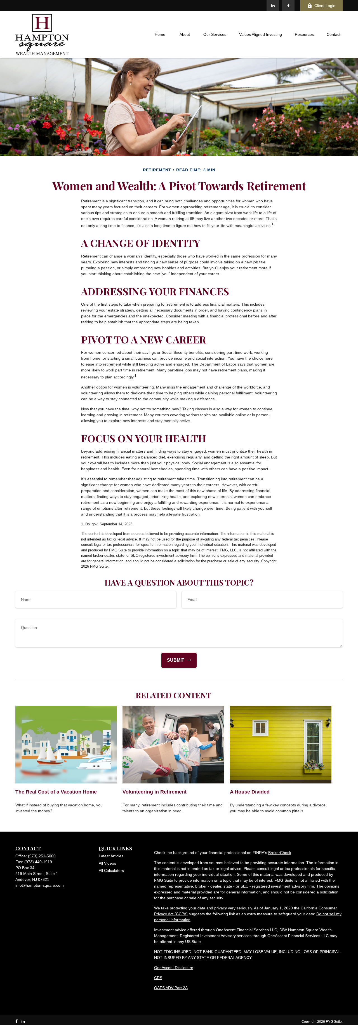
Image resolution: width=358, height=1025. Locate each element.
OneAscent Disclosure (173, 967)
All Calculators (111, 870)
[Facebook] (288, 5)
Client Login (324, 5)
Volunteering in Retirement (155, 792)
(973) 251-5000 (42, 856)
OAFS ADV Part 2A (171, 988)
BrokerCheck (279, 852)
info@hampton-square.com (39, 885)
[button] (160, 34)
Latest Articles (111, 856)
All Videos (107, 863)
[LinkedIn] (273, 5)
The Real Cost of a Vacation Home (56, 792)
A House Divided (250, 792)
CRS (158, 977)
